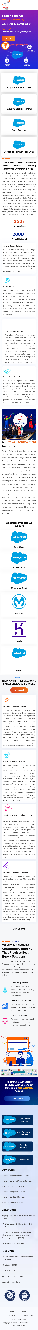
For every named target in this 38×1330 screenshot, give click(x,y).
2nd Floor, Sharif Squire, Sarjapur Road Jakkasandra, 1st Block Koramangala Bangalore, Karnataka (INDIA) (16, 1235)
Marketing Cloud (19, 588)
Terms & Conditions (26, 1315)
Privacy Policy (10, 1315)
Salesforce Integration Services (13, 1192)
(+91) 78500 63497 (9, 1271)
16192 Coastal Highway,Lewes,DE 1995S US (19, 1243)
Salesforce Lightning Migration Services (17, 1181)
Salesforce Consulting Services (15, 706)
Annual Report (24, 1311)
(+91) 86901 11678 (9, 1265)
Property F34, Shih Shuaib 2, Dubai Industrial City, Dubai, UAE (19, 1217)
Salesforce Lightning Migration (15, 872)
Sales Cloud (19, 547)
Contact (12, 1311)
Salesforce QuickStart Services (13, 1197)
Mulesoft (19, 613)
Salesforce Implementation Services (17, 815)
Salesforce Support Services (14, 761)
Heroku (19, 641)
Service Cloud (19, 567)
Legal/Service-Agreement (19, 1319)
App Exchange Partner (19, 87)
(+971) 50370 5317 (9, 1276)
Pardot (19, 670)
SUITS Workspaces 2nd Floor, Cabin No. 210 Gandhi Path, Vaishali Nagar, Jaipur (18, 1225)
